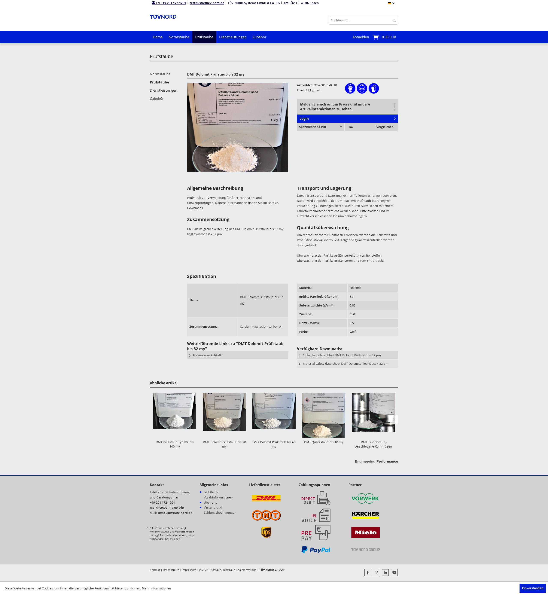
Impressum (189, 570)
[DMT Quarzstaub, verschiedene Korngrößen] (373, 415)
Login (304, 118)
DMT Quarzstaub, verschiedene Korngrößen (373, 444)
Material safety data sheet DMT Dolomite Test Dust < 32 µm (345, 363)
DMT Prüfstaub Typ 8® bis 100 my (175, 444)
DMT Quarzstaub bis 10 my (323, 442)
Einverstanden (532, 588)
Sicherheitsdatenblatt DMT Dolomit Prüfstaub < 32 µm (341, 355)
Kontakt (155, 570)
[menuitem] (363, 20)
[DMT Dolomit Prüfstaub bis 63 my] (274, 415)
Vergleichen (384, 127)
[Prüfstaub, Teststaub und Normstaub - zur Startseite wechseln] (163, 20)
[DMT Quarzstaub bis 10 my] (323, 415)
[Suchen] (394, 20)
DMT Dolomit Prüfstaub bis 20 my (224, 444)
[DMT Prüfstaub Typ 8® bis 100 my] (174, 415)
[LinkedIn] (386, 573)
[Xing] (377, 573)
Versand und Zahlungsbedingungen (220, 510)
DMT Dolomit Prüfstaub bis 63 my (274, 444)
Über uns (210, 502)
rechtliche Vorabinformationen (218, 494)
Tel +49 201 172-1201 (170, 3)
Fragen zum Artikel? (206, 355)
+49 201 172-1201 (162, 502)
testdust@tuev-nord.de (207, 3)
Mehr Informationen (156, 588)
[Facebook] (368, 573)
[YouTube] (394, 573)
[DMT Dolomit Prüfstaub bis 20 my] (224, 415)
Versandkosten (184, 531)
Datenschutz (171, 570)
